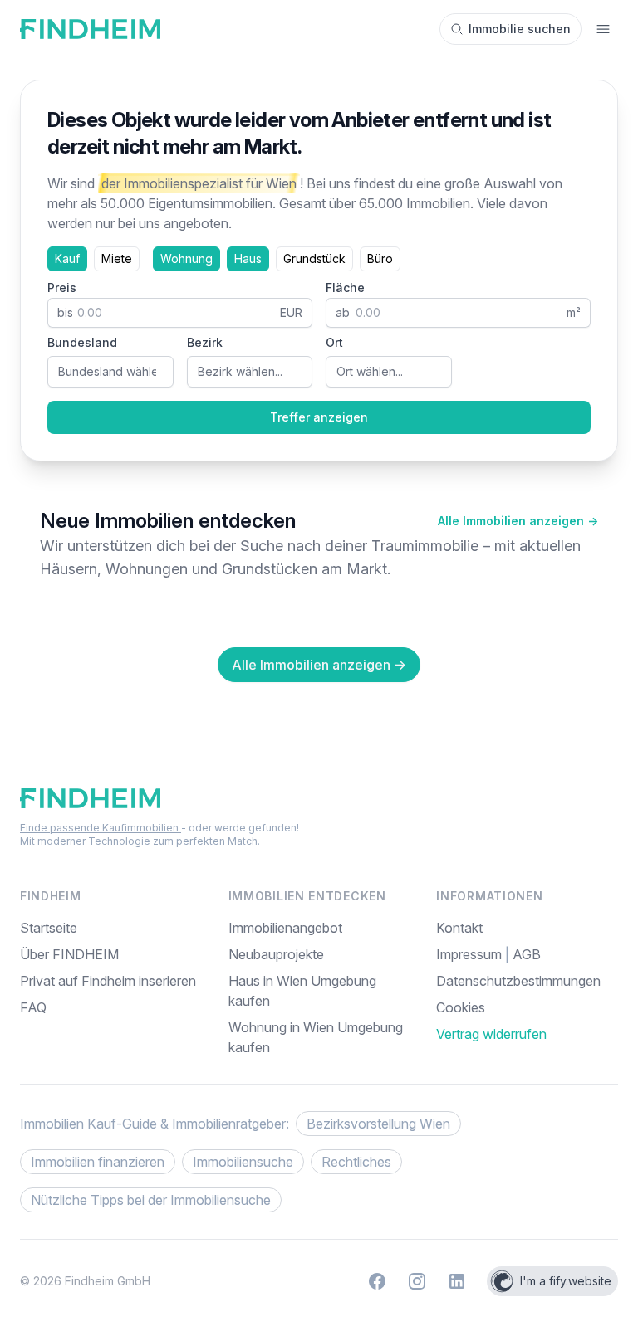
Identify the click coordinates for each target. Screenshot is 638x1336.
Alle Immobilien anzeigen (518, 521)
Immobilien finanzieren (97, 1161)
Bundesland (82, 342)
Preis (61, 287)
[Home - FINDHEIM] (90, 29)
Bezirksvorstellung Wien (378, 1123)
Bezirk (205, 342)
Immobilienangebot (285, 927)
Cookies (460, 1007)
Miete (116, 258)
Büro (380, 258)
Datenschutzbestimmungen (518, 981)
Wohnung (186, 258)
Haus (248, 258)
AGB (527, 954)
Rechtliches (356, 1161)
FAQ (33, 1007)
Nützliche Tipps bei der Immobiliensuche (151, 1200)
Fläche (345, 287)
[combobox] (110, 372)
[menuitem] (527, 1007)
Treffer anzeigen (319, 417)
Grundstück (314, 258)
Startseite (48, 927)
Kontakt (459, 927)
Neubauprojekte (276, 954)
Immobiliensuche (243, 1161)
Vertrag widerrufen (491, 1034)
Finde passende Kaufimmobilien (100, 828)
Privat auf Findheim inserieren (108, 981)
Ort (334, 342)
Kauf (67, 258)
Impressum (470, 954)
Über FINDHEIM (69, 954)
